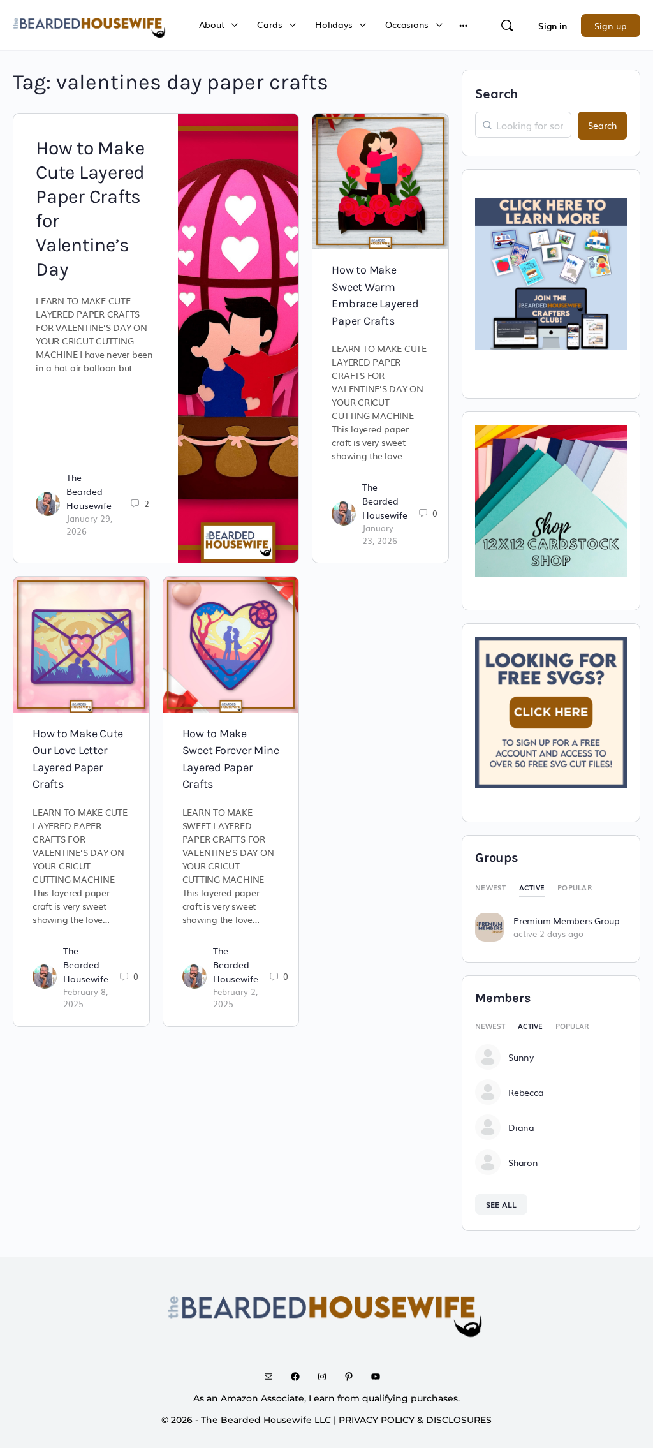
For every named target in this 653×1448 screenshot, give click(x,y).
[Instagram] (326, 1376)
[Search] (507, 25)
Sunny (521, 1057)
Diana (521, 1127)
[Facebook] (299, 1376)
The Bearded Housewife (89, 491)
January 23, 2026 (379, 534)
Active (532, 887)
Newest (490, 887)
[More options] (463, 25)
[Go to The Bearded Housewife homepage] (90, 24)
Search (496, 92)
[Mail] (272, 1376)
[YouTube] (380, 1376)
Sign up (610, 25)
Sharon (523, 1162)
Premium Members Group (566, 920)
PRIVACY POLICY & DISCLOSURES (415, 1420)
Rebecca (525, 1092)
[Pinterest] (353, 1376)
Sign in (552, 25)
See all (501, 1204)
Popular (574, 887)
